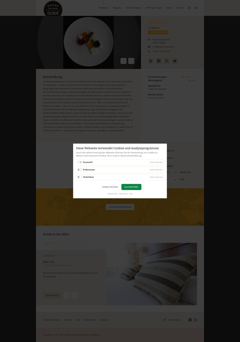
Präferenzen (89, 170)
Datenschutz (112, 194)
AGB (130, 194)
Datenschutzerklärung (131, 156)
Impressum (123, 194)
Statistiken (88, 177)
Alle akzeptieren (131, 187)
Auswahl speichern (110, 187)
